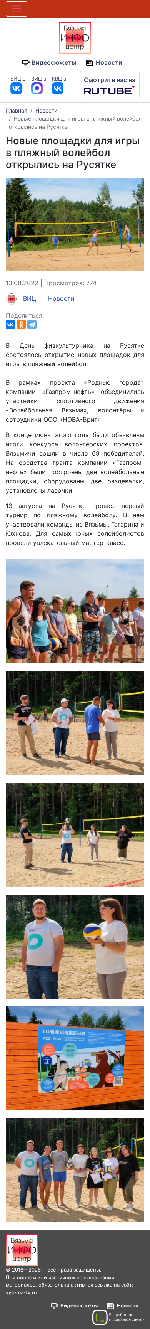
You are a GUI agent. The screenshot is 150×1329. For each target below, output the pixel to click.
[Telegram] (32, 324)
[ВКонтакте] (10, 324)
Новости (109, 62)
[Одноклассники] (21, 324)
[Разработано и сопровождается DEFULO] (118, 1317)
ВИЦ (28, 298)
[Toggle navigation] (16, 9)
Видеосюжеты (54, 62)
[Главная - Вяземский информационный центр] (75, 37)
